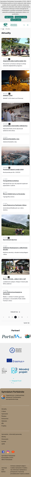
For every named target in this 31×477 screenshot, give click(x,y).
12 (21, 317)
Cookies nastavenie (16, 467)
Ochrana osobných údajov (17, 466)
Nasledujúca (27, 317)
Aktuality (4, 409)
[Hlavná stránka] (3, 29)
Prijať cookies (9, 17)
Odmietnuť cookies (20, 17)
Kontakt (4, 441)
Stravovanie (5, 439)
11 (18, 317)
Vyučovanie (5, 413)
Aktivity (4, 436)
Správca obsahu (24, 473)
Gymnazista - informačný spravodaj (12, 434)
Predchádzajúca (3, 317)
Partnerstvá (5, 418)
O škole (4, 411)
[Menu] (27, 25)
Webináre (4, 421)
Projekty (4, 426)
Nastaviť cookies (16, 20)
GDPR (3, 444)
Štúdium (4, 416)
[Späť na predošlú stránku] (1, 29)
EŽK (3, 423)
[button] (24, 25)
